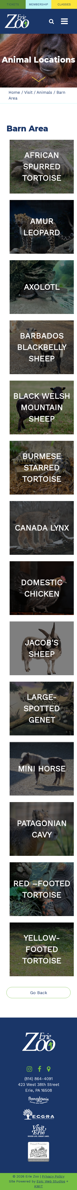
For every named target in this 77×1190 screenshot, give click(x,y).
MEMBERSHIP (38, 4)
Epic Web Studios (51, 1181)
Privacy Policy (53, 1176)
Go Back (38, 992)
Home (14, 92)
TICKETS (13, 4)
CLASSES (64, 4)
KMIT (38, 1186)
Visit (28, 92)
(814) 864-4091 (38, 1078)
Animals (44, 92)
